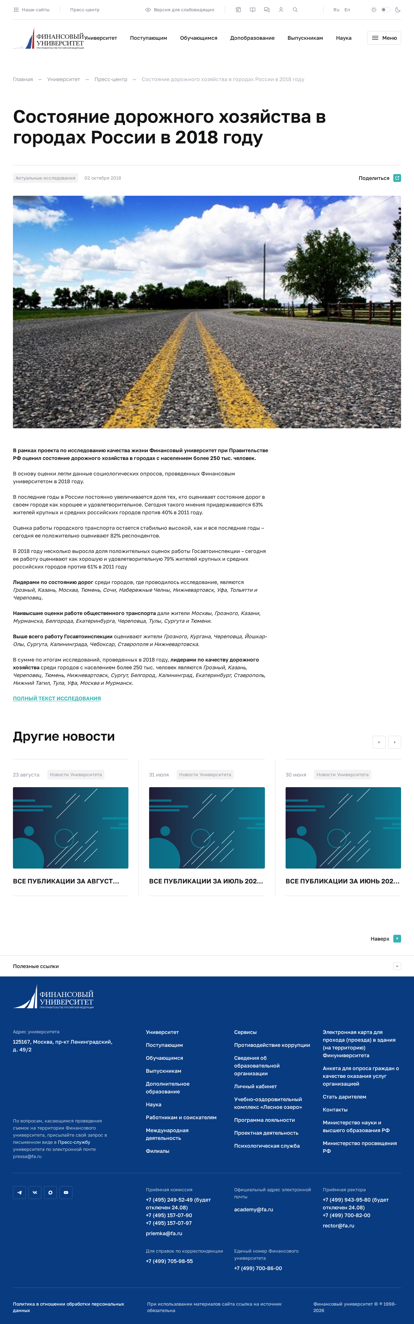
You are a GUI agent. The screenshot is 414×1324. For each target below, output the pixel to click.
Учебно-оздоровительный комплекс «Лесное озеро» (268, 1103)
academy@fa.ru (253, 1209)
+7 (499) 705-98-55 (169, 1261)
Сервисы (245, 1032)
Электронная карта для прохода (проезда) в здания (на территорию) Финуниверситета (359, 1043)
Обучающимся (198, 38)
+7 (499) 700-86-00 (258, 1268)
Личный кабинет (255, 1086)
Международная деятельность (167, 1134)
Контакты (335, 1109)
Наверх (380, 938)
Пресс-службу (74, 1142)
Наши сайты (35, 9)
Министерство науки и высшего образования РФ (356, 1126)
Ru (336, 9)
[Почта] (309, 9)
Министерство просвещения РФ (360, 1147)
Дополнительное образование (168, 1087)
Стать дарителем (344, 1096)
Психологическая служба (267, 1145)
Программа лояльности (264, 1120)
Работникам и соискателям (181, 1117)
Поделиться (374, 178)
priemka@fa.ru (164, 1233)
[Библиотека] (252, 9)
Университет (100, 38)
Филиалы (157, 1151)
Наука (344, 38)
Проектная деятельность (266, 1133)
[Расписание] (238, 9)
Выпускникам (305, 38)
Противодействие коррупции (272, 1045)
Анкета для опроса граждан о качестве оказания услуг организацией (361, 1076)
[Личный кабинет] (281, 9)
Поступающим (148, 38)
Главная (23, 79)
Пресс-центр (85, 9)
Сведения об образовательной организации (257, 1066)
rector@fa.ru (338, 1225)
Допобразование (252, 38)
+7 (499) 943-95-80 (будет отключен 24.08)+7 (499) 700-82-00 (356, 1207)
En (347, 9)
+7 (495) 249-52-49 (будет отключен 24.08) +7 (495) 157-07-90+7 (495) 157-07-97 (178, 1211)
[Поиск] (295, 9)
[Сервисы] (267, 9)
